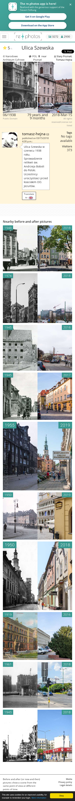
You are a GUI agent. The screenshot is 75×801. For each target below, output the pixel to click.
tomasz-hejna (34, 133)
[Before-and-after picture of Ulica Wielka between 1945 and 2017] (37, 396)
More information (39, 797)
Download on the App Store (37, 25)
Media (69, 779)
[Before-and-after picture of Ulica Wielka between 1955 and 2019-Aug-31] (37, 456)
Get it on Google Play (37, 16)
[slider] (37, 87)
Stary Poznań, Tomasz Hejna (64, 58)
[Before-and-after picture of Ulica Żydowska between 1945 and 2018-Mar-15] (37, 348)
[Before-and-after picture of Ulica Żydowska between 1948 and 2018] (37, 248)
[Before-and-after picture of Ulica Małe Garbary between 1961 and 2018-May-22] (37, 685)
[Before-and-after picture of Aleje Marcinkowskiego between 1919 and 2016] (37, 636)
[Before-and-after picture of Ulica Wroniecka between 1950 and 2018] (37, 575)
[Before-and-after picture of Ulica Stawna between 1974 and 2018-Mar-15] (37, 298)
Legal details (66, 785)
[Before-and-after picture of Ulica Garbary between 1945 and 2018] (37, 736)
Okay (61, 795)
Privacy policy (65, 782)
